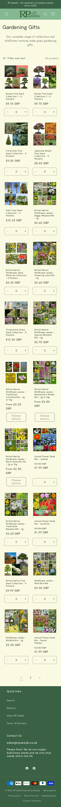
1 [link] (21, 678)
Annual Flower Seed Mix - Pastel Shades (44, 640)
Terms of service (31, 795)
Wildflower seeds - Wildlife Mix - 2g (16, 639)
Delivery (11, 708)
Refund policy (50, 790)
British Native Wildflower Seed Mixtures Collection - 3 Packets (16, 274)
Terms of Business (16, 723)
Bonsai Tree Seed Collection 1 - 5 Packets (15, 96)
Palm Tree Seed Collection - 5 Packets (14, 213)
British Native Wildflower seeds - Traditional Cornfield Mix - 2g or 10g (16, 394)
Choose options (16, 417)
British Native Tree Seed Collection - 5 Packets (16, 583)
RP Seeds (17, 790)
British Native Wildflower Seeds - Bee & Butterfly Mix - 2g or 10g (16, 460)
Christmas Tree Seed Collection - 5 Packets (16, 153)
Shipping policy (49, 795)
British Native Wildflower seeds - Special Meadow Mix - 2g (44, 334)
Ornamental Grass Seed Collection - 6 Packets (16, 332)
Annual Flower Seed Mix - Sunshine (44, 522)
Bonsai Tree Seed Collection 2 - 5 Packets (43, 96)
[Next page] (39, 678)
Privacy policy (14, 795)
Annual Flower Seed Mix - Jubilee (44, 458)
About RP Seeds (15, 715)
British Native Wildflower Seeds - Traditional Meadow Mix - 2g (16, 525)
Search (10, 700)
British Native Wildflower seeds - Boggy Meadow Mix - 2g (44, 214)
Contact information (32, 800)
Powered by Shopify (31, 790)
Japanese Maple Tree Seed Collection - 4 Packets (43, 155)
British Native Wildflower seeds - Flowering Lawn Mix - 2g (44, 274)
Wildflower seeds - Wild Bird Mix (44, 582)
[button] (7, 14)
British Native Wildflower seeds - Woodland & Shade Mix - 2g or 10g (44, 393)
